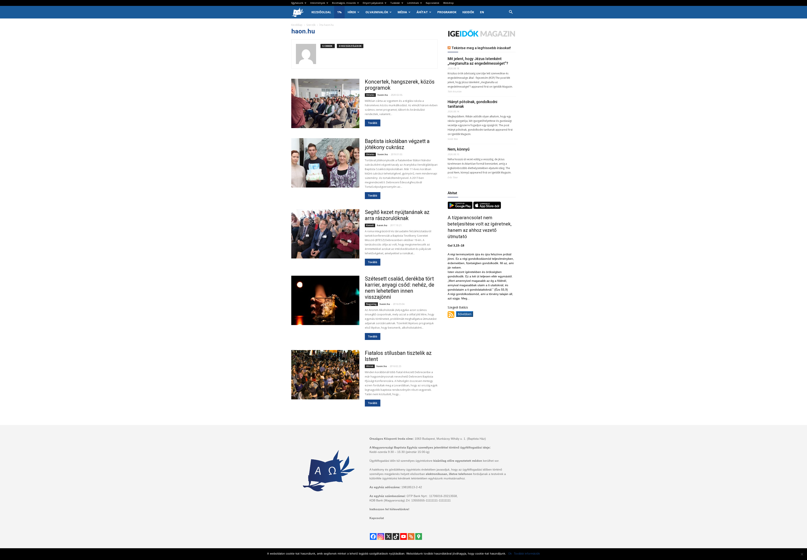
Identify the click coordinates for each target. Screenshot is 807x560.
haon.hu (382, 94)
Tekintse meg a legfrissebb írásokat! (481, 48)
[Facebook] (373, 536)
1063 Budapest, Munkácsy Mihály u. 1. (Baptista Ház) (450, 438)
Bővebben (464, 314)
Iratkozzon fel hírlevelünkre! (389, 509)
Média (402, 12)
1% (339, 12)
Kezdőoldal (321, 12)
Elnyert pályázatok (373, 2)
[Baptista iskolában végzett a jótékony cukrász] (325, 163)
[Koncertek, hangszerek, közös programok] (325, 103)
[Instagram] (380, 536)
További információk (527, 553)
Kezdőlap (296, 25)
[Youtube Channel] (403, 536)
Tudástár (395, 2)
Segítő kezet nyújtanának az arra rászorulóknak (397, 215)
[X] (388, 536)
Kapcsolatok (432, 2)
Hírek (352, 12)
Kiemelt (370, 225)
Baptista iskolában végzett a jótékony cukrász (397, 144)
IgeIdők (468, 12)
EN (482, 12)
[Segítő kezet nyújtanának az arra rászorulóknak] (325, 233)
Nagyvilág (371, 304)
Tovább (372, 123)
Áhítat (422, 12)
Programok (446, 12)
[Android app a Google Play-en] (460, 208)
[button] (511, 12)
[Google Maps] (418, 536)
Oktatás (370, 94)
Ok (510, 553)
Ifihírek (369, 366)
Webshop (448, 2)
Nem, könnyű (458, 149)
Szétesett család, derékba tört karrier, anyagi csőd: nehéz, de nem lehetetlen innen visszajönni (399, 288)
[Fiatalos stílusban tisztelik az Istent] (325, 374)
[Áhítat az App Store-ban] (487, 208)
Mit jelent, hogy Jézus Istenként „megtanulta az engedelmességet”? (478, 61)
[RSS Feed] (411, 536)
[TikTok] (396, 536)
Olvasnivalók (376, 12)
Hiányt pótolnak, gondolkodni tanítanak (472, 104)
